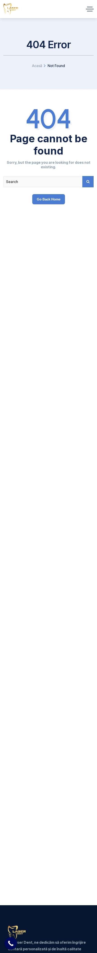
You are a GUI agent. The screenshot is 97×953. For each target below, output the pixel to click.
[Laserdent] (10, 9)
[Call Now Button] (11, 943)
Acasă (37, 65)
